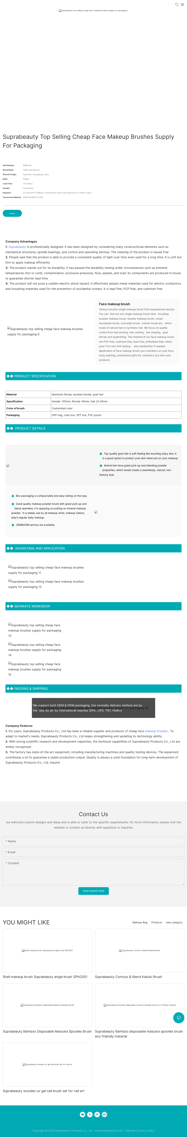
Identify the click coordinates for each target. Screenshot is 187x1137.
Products (156, 922)
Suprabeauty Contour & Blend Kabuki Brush (128, 977)
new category (174, 922)
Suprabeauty (17, 247)
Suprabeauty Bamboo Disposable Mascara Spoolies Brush (47, 1031)
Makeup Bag (140, 922)
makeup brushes (156, 731)
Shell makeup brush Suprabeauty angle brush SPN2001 (45, 977)
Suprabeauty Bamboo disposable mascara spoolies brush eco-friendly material (139, 1033)
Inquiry (12, 213)
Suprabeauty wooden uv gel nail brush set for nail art (44, 1091)
